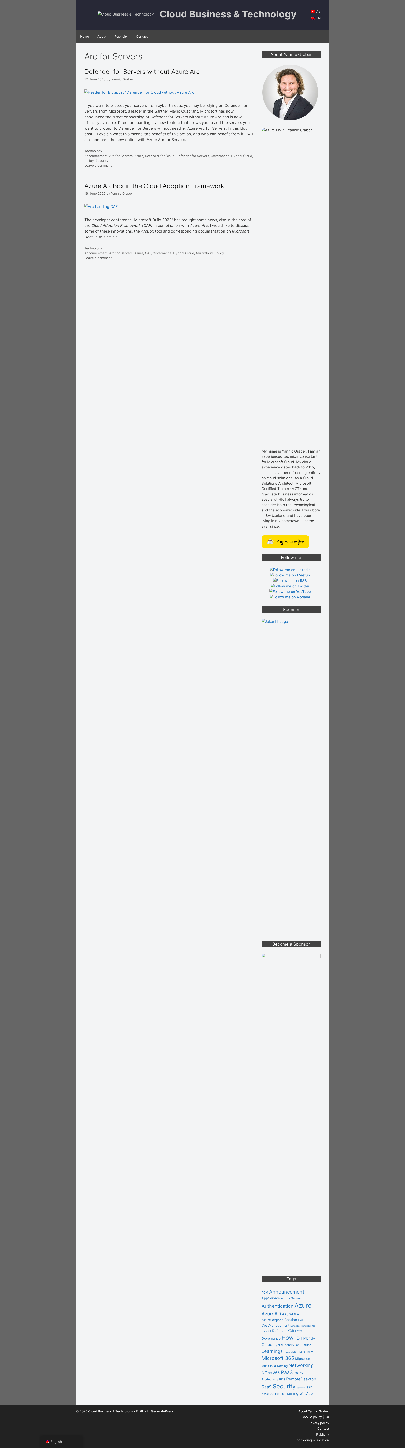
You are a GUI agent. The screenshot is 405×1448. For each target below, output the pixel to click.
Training (291, 1393)
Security (101, 161)
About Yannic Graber (313, 1411)
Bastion (290, 1320)
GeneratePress (162, 1411)
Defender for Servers (192, 156)
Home (84, 37)
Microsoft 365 (278, 1358)
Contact (142, 37)
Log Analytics (291, 1352)
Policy (89, 161)
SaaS (267, 1386)
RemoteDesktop (301, 1379)
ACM (265, 1292)
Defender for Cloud (160, 156)
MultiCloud (204, 253)
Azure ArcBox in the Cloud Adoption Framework (154, 186)
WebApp (306, 1394)
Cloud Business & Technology (227, 14)
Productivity (270, 1379)
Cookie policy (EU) (315, 1417)
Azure (138, 156)
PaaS (287, 1372)
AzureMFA (290, 1314)
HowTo (291, 1337)
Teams (279, 1393)
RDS (282, 1379)
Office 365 (271, 1373)
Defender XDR (283, 1331)
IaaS (298, 1345)
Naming (282, 1366)
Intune (306, 1345)
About (101, 37)
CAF (148, 253)
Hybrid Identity (284, 1345)
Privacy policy (318, 1423)
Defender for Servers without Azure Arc (142, 71)
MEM (309, 1352)
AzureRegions (272, 1320)
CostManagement (275, 1325)
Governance (220, 156)
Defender (295, 1325)
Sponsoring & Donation (311, 1440)
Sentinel (301, 1387)
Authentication (277, 1306)
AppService (271, 1298)
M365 (302, 1352)
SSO (309, 1387)
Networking (301, 1365)
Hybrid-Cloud (241, 156)
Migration (302, 1359)
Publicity (121, 37)
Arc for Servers (121, 156)
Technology (93, 151)
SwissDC (268, 1393)
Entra (298, 1330)
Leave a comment (98, 166)
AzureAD (271, 1313)
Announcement (96, 156)
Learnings (272, 1351)
